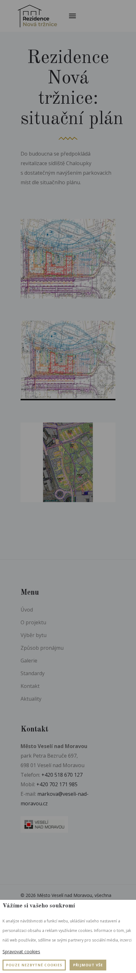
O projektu (33, 622)
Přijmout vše (88, 964)
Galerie (29, 660)
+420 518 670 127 (62, 774)
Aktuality (31, 698)
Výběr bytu (33, 635)
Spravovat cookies (21, 951)
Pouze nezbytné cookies (34, 964)
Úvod (27, 609)
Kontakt (30, 686)
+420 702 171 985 (56, 784)
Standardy (33, 673)
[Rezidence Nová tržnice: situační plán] (68, 258)
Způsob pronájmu (42, 647)
